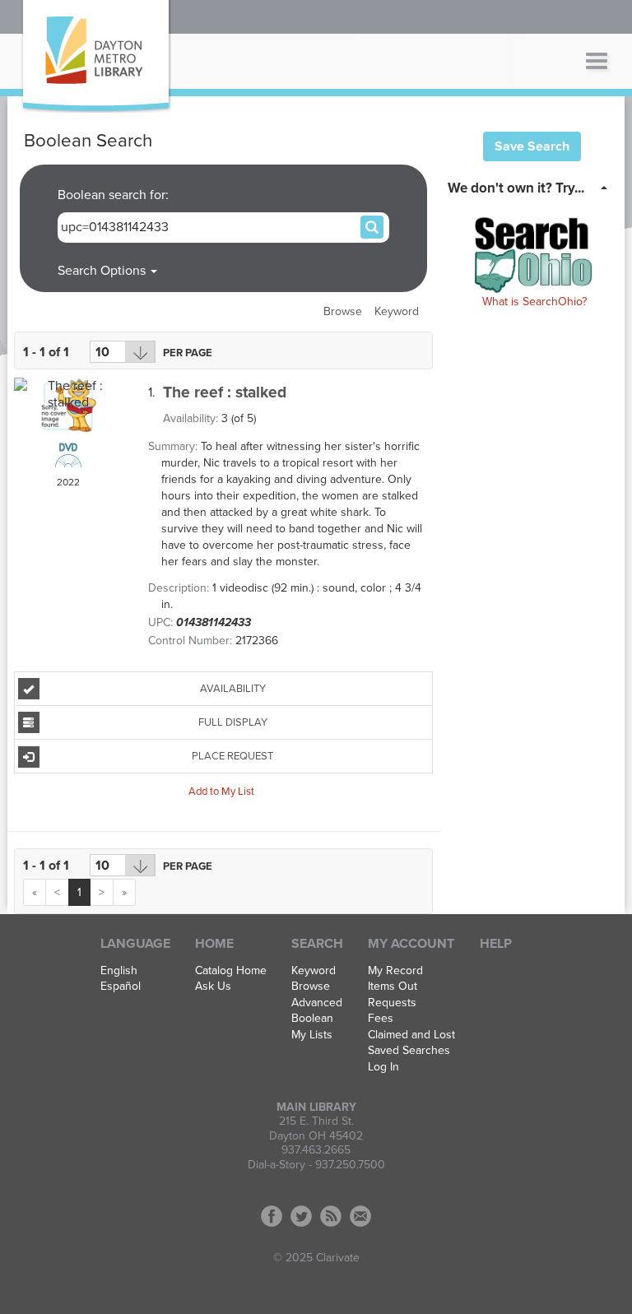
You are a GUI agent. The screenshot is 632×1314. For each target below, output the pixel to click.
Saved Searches (409, 1050)
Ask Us (213, 986)
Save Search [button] (532, 146)
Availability (233, 688)
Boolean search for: (115, 195)
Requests (392, 1003)
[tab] (532, 187)
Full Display (232, 722)
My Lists (311, 1035)
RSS (331, 1216)
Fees (380, 1018)
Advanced (316, 1003)
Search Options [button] (103, 270)
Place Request (232, 756)
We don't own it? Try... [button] (516, 188)
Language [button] (135, 944)
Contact (360, 1216)
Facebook (271, 1216)
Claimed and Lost (411, 1035)
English (118, 970)
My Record (395, 970)
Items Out (392, 986)
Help (496, 944)
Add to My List (221, 790)
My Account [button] (411, 944)
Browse (342, 311)
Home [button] (214, 944)
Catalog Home (231, 970)
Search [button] (317, 944)
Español (120, 986)
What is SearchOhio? (534, 302)
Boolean (312, 1018)
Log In (383, 1067)
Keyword (396, 311)
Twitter (301, 1216)
